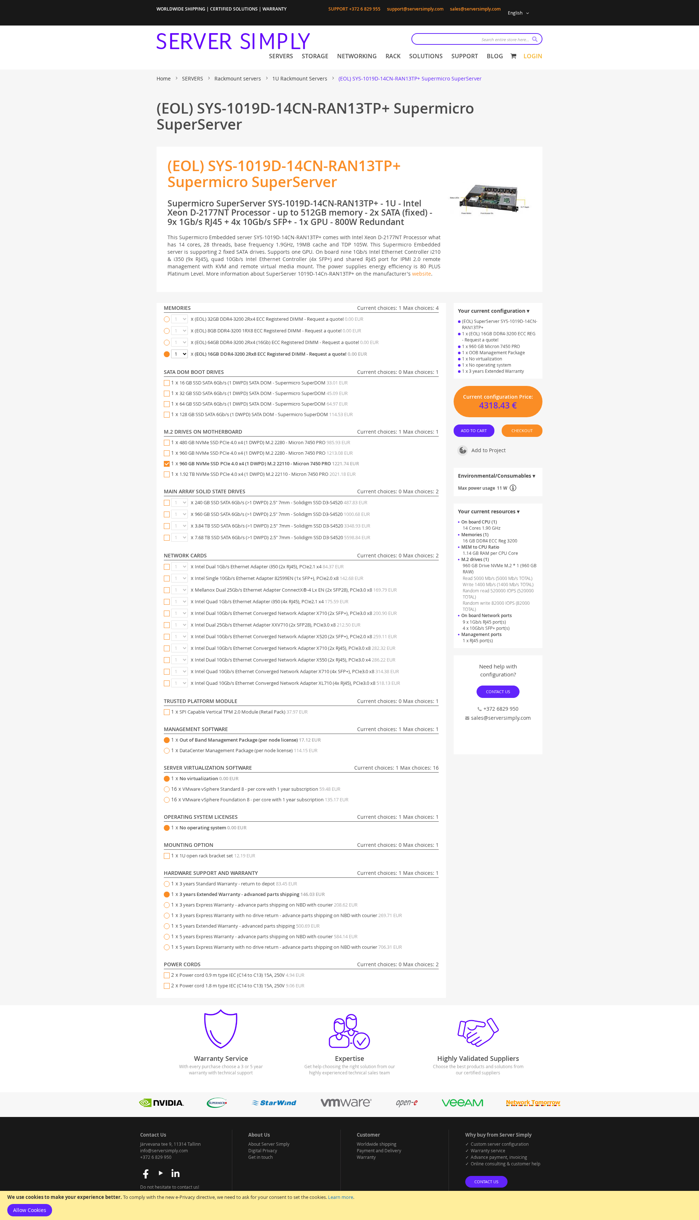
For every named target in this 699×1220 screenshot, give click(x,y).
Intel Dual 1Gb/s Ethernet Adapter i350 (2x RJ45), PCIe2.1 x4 (269, 566)
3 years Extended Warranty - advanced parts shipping (252, 894)
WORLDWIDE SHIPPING (181, 9)
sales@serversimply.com (475, 9)
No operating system (212, 827)
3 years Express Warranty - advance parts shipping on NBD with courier (268, 904)
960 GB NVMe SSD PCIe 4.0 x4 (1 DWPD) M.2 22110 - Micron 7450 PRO (269, 463)
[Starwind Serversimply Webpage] (274, 1105)
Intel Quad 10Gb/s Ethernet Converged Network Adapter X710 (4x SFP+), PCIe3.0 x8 (297, 671)
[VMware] (346, 1105)
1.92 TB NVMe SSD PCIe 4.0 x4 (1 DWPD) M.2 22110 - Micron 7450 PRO (267, 474)
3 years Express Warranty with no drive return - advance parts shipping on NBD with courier (290, 915)
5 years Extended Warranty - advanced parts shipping (249, 926)
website (421, 273)
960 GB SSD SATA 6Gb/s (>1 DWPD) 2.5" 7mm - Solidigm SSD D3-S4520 (282, 514)
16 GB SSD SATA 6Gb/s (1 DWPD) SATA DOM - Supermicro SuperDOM (263, 382)
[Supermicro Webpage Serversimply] (216, 1105)
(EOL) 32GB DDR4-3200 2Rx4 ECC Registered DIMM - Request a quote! (279, 319)
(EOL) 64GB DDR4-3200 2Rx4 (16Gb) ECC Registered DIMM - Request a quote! (287, 342)
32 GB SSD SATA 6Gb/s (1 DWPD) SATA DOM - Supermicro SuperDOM (263, 393)
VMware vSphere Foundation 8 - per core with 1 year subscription (265, 799)
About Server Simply (268, 1144)
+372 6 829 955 (364, 9)
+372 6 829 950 (155, 1157)
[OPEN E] (407, 1105)
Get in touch (260, 1157)
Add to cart (474, 430)
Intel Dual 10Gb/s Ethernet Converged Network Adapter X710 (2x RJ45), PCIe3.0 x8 (295, 648)
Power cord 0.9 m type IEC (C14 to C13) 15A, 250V (241, 975)
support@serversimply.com (415, 9)
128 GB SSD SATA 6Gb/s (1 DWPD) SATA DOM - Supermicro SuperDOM (266, 414)
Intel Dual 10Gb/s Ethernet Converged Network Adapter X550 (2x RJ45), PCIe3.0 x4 (295, 659)
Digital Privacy (262, 1150)
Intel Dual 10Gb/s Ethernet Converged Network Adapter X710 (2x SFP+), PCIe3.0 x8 (296, 613)
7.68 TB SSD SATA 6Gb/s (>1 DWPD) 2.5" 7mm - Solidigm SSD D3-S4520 (282, 537)
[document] (349, 1205)
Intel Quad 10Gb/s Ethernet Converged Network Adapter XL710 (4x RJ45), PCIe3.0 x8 (297, 683)
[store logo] (233, 41)
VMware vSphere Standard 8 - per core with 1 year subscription (261, 789)
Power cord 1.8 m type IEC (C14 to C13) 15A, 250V (241, 985)
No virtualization (208, 778)
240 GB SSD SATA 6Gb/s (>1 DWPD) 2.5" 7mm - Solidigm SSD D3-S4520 (281, 502)
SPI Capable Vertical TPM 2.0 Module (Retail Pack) (243, 711)
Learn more (340, 1197)
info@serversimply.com (164, 1150)
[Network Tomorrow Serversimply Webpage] (533, 1105)
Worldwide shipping (376, 1144)
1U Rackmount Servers (300, 78)
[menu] (386, 56)
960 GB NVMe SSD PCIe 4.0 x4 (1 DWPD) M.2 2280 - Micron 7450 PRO (266, 453)
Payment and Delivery (379, 1150)
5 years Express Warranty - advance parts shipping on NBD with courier (268, 936)
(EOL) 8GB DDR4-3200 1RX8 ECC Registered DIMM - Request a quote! (278, 330)
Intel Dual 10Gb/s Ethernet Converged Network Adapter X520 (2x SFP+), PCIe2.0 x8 (296, 636)
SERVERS (193, 78)
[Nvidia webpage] (161, 1105)
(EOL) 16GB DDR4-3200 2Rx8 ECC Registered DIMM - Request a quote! (281, 354)
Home (164, 78)
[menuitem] (281, 56)
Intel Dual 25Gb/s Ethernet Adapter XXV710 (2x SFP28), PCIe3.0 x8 (277, 624)
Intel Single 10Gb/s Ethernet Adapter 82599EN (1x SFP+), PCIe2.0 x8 (279, 578)
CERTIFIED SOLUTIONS (234, 9)
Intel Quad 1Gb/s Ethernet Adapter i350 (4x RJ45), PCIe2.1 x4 (271, 601)
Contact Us (498, 691)
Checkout (522, 430)
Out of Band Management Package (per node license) (250, 740)
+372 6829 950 (500, 708)
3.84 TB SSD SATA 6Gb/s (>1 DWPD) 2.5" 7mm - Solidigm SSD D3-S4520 (282, 525)
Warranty (366, 1157)
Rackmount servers (238, 78)
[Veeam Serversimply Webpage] (462, 1105)
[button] (520, 13)
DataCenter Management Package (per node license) (248, 750)
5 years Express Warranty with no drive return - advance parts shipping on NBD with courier (290, 947)
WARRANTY (274, 9)
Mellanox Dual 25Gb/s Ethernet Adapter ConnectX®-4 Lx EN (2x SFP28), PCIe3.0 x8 (296, 590)
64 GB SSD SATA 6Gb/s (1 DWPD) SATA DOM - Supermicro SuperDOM (263, 403)
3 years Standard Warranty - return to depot (238, 883)
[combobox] (476, 39)
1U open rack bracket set (217, 855)
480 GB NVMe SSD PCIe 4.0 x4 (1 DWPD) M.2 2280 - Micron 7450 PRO (264, 442)
